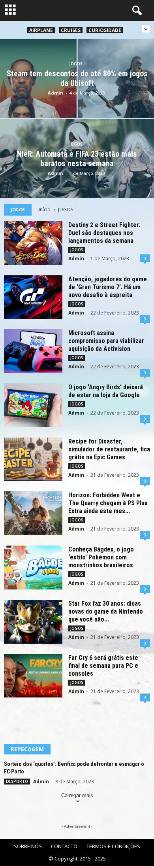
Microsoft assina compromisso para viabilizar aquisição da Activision (106, 340)
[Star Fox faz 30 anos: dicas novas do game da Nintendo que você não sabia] (33, 622)
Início (45, 209)
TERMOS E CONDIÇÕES (113, 846)
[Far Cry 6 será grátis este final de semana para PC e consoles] (33, 676)
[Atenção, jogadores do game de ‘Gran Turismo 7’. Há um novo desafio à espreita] (33, 297)
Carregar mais (77, 795)
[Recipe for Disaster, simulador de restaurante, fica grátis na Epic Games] (33, 459)
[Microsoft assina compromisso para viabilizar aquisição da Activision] (33, 351)
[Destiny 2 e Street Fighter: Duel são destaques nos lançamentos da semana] (33, 243)
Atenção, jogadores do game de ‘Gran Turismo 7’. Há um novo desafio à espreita (107, 287)
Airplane (41, 30)
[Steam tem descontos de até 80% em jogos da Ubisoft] (77, 99)
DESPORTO (17, 781)
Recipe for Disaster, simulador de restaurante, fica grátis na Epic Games (109, 449)
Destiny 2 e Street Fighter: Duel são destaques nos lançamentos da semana (104, 232)
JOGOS (76, 63)
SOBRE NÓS (28, 846)
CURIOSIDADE (104, 30)
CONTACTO (64, 846)
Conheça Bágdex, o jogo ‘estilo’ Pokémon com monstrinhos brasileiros (101, 557)
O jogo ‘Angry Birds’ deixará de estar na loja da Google (105, 391)
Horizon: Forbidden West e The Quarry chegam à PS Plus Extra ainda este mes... (108, 503)
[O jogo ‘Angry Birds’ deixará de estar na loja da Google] (33, 405)
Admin (55, 93)
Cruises (71, 30)
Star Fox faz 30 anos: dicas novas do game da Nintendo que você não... (105, 611)
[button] (135, 10)
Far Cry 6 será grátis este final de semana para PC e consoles (103, 665)
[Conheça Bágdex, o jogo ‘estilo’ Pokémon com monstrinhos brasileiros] (33, 567)
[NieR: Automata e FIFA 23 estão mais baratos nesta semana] (77, 179)
